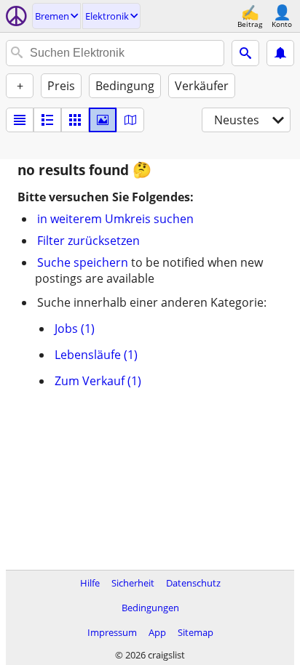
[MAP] (130, 120)
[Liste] (19, 120)
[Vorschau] (47, 120)
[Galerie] (103, 120)
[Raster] (75, 120)
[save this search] (280, 53)
